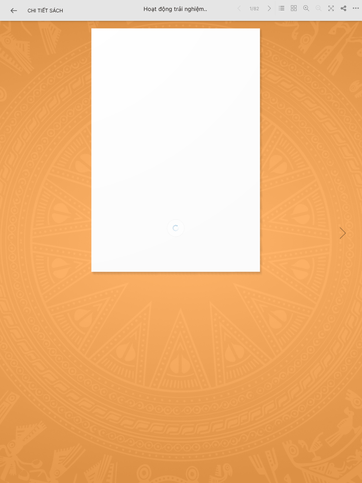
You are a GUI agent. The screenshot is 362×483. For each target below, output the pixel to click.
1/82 (254, 8)
